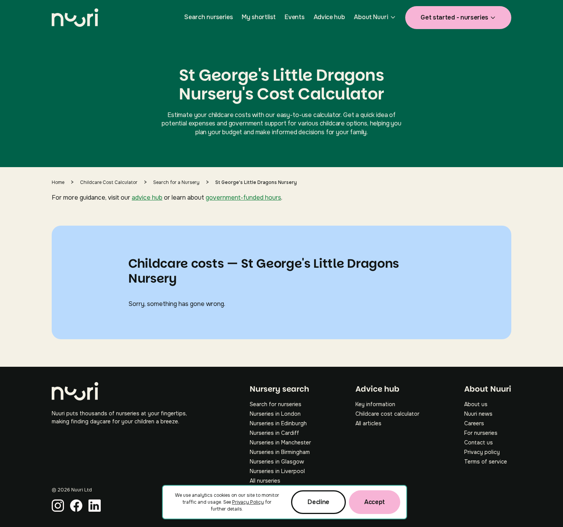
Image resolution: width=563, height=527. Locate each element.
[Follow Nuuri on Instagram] (58, 505)
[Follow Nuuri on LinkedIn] (94, 505)
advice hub (147, 198)
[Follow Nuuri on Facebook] (76, 505)
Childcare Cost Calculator (108, 182)
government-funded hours (243, 198)
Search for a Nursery (176, 182)
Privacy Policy (248, 502)
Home (58, 182)
